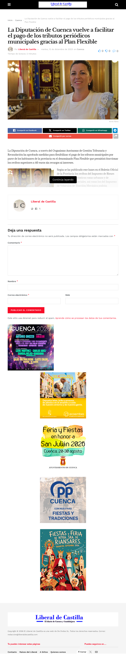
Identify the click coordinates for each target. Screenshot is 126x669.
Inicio (10, 20)
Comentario (15, 242)
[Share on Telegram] (115, 130)
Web (67, 295)
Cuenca (18, 20)
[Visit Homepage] (63, 5)
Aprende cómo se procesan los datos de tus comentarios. (85, 318)
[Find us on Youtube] (96, 652)
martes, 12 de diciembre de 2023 (57, 49)
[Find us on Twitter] (90, 652)
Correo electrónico (18, 294)
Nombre (13, 281)
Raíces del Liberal (28, 652)
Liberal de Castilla (27, 49)
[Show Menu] (9, 4)
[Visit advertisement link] (63, 395)
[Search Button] (116, 4)
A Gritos (44, 652)
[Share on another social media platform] (115, 136)
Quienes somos (58, 652)
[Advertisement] (63, 661)
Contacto (12, 652)
